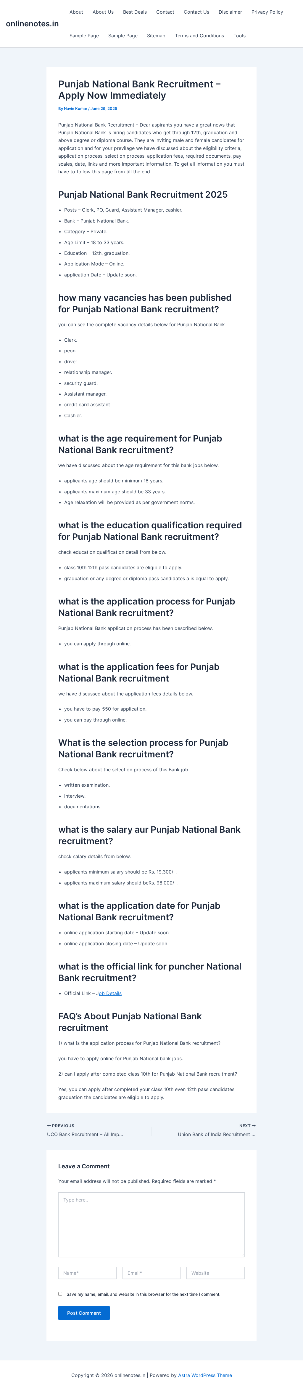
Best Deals (135, 12)
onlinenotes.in (32, 23)
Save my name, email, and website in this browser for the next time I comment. (143, 1294)
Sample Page (84, 36)
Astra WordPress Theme (205, 1375)
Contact (165, 12)
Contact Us (196, 12)
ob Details (110, 993)
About (76, 12)
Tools (239, 36)
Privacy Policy (267, 12)
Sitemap (156, 36)
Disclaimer (230, 12)
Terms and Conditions (199, 36)
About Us (103, 12)
